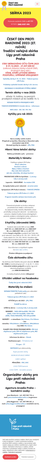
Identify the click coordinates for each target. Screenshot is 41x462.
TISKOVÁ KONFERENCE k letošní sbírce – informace (20, 106)
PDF (23, 363)
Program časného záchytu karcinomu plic (20, 197)
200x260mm (34, 323)
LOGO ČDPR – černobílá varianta (20, 370)
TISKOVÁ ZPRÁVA (33, 190)
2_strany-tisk (21, 308)
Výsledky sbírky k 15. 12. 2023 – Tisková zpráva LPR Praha (20, 80)
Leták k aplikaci (20, 359)
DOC (27, 363)
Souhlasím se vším (10, 457)
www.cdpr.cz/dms (21, 250)
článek (28, 337)
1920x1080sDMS (16, 316)
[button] (20, 23)
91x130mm (34, 319)
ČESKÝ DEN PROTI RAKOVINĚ (15, 4)
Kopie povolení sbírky (20, 352)
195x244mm (14, 323)
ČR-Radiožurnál (27, 341)
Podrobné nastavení (15, 452)
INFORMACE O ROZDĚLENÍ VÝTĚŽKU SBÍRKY (20, 88)
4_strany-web (22, 179)
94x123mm (25, 319)
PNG (33, 145)
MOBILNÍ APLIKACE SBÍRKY (20, 355)
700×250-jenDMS (29, 316)
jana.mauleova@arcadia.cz (18, 397)
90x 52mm (28, 326)
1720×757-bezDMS (18, 314)
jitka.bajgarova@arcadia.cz (16, 404)
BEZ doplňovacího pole (26, 332)
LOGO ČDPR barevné (20, 366)
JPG (29, 145)
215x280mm (24, 323)
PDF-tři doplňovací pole (25, 331)
